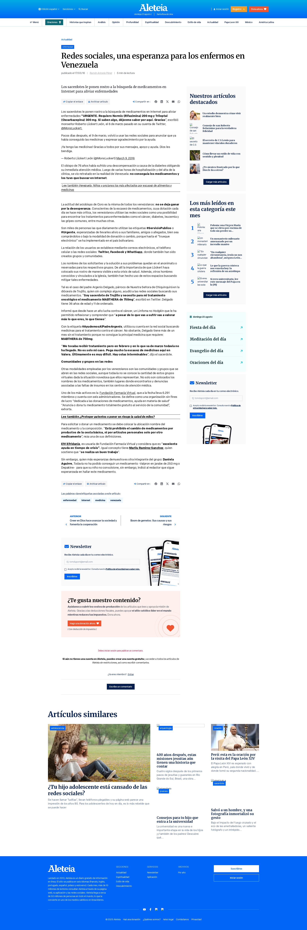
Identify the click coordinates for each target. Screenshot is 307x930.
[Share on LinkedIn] (161, 101)
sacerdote (219, 783)
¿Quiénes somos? (152, 919)
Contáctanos (182, 919)
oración (218, 728)
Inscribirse (72, 576)
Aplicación (152, 877)
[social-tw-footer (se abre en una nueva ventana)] (156, 909)
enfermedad (69, 500)
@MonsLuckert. (71, 128)
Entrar (131, 674)
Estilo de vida (194, 22)
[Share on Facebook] (156, 101)
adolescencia (57, 728)
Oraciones (52, 22)
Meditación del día (208, 339)
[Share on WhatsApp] (179, 101)
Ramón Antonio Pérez (101, 73)
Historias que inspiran (80, 22)
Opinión (116, 22)
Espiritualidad (152, 22)
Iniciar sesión (222, 9)
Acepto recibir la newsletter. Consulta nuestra (104, 569)
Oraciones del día (206, 362)
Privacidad (196, 919)
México (248, 22)
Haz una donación (131, 919)
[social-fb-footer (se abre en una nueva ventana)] (150, 909)
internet (86, 500)
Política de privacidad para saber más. (123, 569)
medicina (100, 500)
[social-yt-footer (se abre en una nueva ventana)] (144, 909)
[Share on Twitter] (167, 101)
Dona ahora (257, 9)
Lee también (108, 417)
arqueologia (165, 728)
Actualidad (212, 22)
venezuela (115, 500)
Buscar (84, 9)
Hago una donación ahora (82, 623)
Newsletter (152, 872)
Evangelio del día (206, 350)
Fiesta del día (203, 327)
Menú (36, 22)
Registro (237, 9)
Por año (182, 872)
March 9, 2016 (125, 158)
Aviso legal (168, 919)
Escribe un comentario (120, 686)
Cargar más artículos (216, 181)
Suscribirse (236, 868)
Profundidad (132, 22)
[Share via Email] (173, 101)
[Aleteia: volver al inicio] (153, 7)
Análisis (102, 22)
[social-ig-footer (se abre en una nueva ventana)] (162, 909)
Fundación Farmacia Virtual (117, 393)
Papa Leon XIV (231, 22)
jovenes (164, 791)
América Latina (266, 22)
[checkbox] (65, 569)
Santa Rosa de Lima (165, 14)
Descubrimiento (173, 22)
